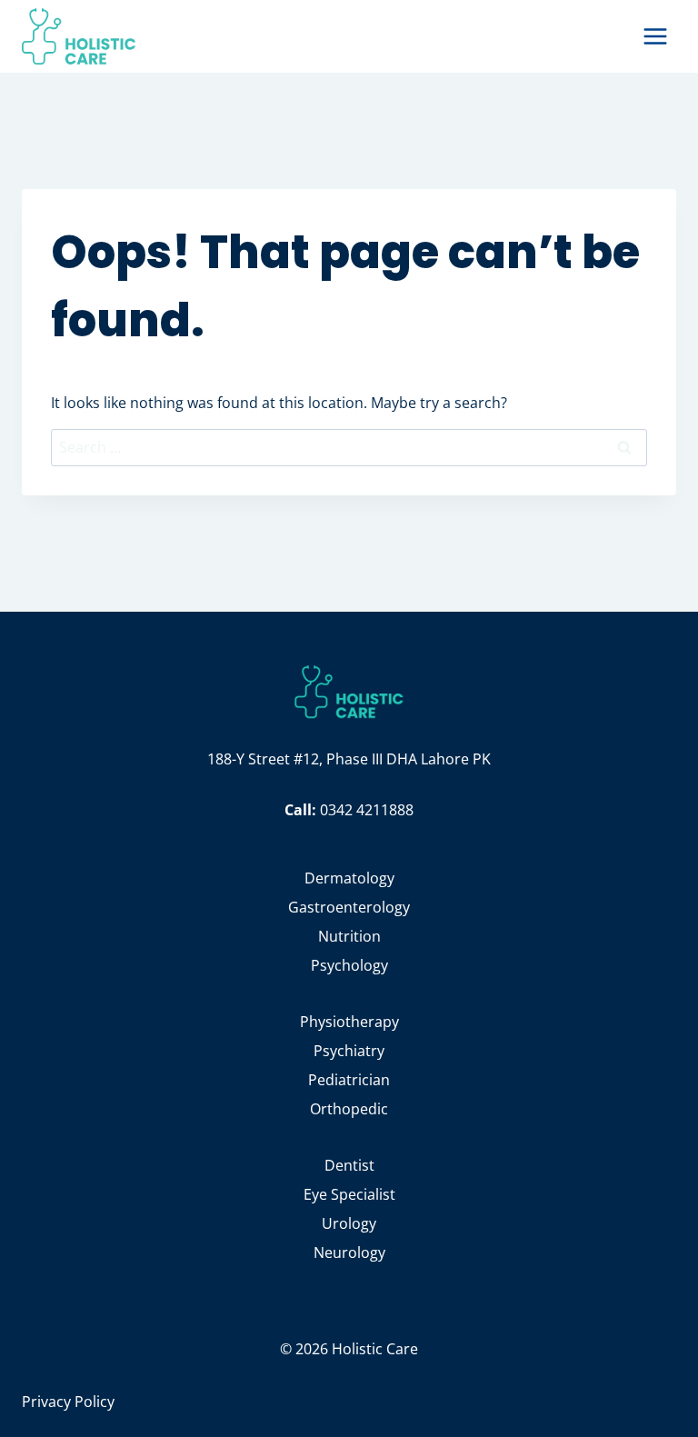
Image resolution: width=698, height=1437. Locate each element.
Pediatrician (349, 1080)
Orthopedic (349, 1109)
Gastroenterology (349, 907)
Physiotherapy (349, 1022)
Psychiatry (349, 1051)
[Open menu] (654, 36)
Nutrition (349, 936)
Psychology (349, 965)
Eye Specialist (349, 1194)
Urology (349, 1223)
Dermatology (349, 878)
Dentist (349, 1165)
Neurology (349, 1252)
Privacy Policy (68, 1402)
